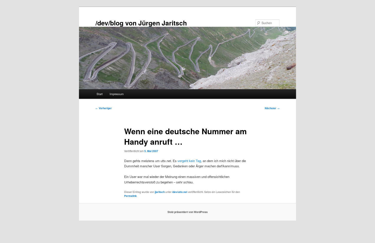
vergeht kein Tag (189, 160)
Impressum (117, 94)
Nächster (272, 108)
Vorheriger (103, 108)
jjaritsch (160, 192)
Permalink (130, 196)
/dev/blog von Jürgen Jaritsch (141, 22)
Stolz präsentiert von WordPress (188, 212)
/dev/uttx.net (179, 192)
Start (100, 94)
